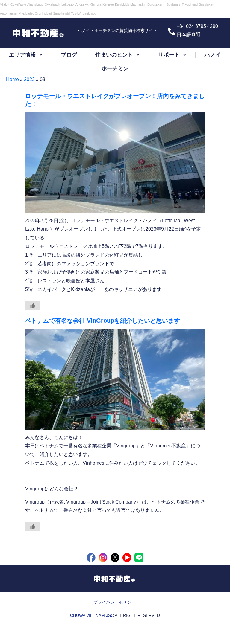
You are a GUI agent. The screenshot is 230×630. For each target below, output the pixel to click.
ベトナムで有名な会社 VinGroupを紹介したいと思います (102, 320)
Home (12, 79)
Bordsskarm (156, 4)
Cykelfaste (18, 4)
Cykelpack (52, 4)
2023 (29, 79)
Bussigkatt (206, 4)
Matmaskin (138, 4)
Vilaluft (4, 4)
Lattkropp (89, 13)
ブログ (69, 55)
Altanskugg (35, 4)
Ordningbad (43, 13)
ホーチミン (115, 68)
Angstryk (82, 4)
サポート (169, 55)
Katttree (108, 4)
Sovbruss (174, 4)
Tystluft (76, 13)
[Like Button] (32, 305)
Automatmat (8, 13)
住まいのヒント (114, 55)
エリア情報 (22, 55)
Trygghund (190, 4)
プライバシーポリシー (114, 602)
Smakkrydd (61, 13)
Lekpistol (67, 4)
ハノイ (213, 55)
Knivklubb (122, 4)
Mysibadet (26, 13)
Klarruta (95, 4)
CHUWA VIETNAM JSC (92, 615)
